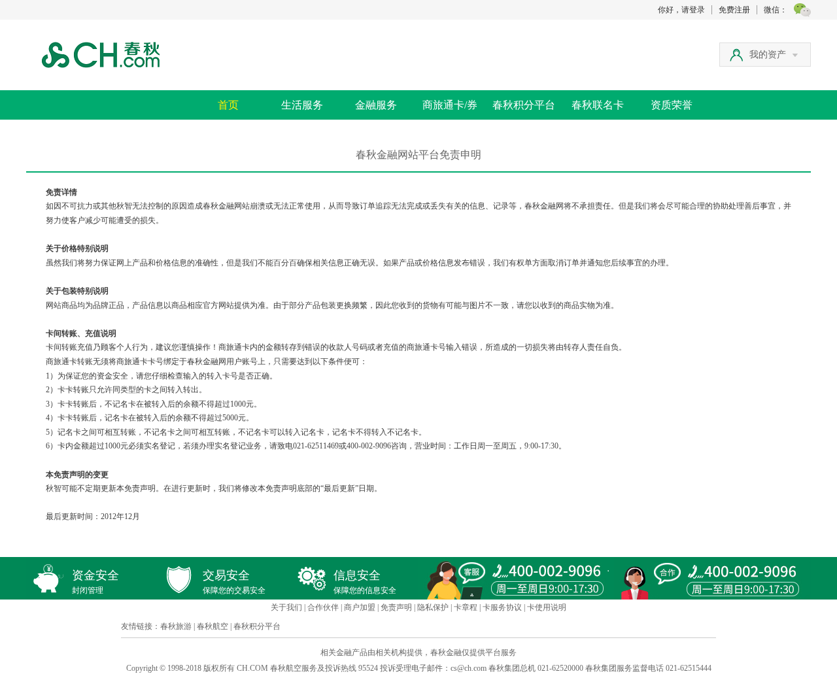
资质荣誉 (671, 104)
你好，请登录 (681, 9)
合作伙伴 (323, 607)
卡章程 (465, 607)
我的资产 (767, 54)
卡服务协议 (502, 607)
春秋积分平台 (523, 104)
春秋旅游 (176, 626)
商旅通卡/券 (449, 104)
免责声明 (396, 607)
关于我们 (286, 607)
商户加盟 (359, 607)
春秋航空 (212, 626)
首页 (228, 104)
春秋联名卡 (598, 104)
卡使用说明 (546, 607)
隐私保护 (433, 607)
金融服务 (376, 104)
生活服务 (302, 104)
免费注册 (734, 9)
